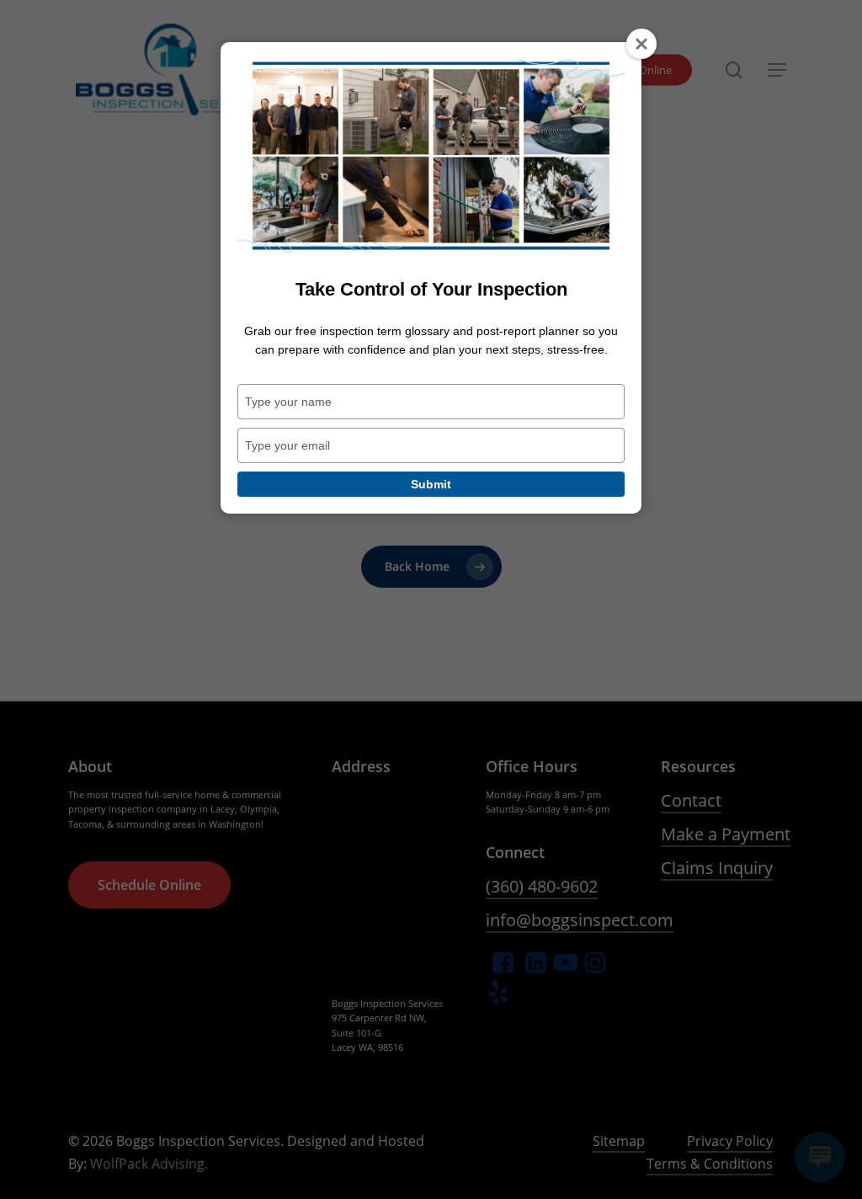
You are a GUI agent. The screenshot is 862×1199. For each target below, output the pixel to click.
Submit (431, 484)
